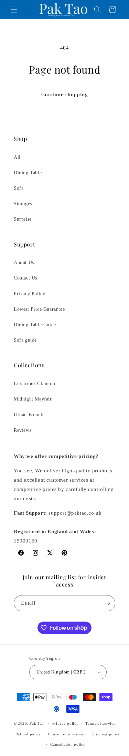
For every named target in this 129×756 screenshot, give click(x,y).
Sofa (18, 188)
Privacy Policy (29, 293)
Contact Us (25, 278)
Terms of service (100, 723)
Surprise (23, 219)
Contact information (66, 734)
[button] (13, 9)
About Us (24, 262)
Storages (23, 203)
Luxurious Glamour (35, 383)
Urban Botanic (29, 414)
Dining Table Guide (35, 324)
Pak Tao (37, 723)
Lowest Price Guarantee (39, 309)
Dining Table (28, 172)
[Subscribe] (107, 603)
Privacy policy (65, 723)
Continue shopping (64, 94)
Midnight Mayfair (33, 399)
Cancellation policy (67, 744)
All (17, 157)
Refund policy (28, 734)
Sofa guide (25, 340)
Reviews (22, 430)
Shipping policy (106, 734)
